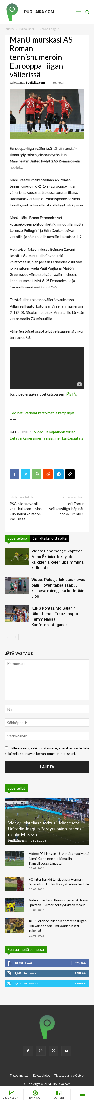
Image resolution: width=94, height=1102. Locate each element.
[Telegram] (59, 474)
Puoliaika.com (35, 82)
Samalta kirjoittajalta (50, 538)
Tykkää (80, 963)
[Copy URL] (70, 474)
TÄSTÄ (70, 394)
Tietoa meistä (19, 1075)
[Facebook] (14, 474)
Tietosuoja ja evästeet (69, 1075)
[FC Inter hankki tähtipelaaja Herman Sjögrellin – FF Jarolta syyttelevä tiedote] (14, 884)
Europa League (49, 29)
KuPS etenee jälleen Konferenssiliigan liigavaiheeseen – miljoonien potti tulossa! (58, 926)
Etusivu (9, 29)
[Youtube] (66, 1051)
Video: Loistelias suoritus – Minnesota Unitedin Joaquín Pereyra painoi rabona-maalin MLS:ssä (45, 828)
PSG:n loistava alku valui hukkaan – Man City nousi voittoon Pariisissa (26, 511)
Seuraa (80, 973)
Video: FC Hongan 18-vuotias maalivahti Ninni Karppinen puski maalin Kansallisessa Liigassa (59, 858)
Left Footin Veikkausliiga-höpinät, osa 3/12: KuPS (66, 508)
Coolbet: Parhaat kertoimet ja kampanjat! (43, 413)
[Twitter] (25, 474)
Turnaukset (26, 29)
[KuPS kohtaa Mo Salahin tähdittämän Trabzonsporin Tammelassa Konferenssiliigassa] (17, 613)
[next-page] (16, 637)
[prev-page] (8, 637)
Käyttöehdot (41, 1075)
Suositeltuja (17, 538)
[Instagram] (41, 1051)
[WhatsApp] (36, 474)
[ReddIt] (48, 474)
